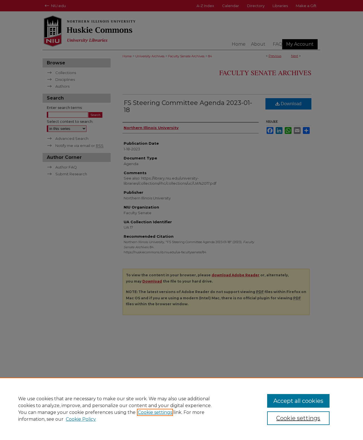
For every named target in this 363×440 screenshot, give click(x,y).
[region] (181, 409)
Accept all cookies (298, 400)
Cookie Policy (81, 419)
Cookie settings (155, 412)
